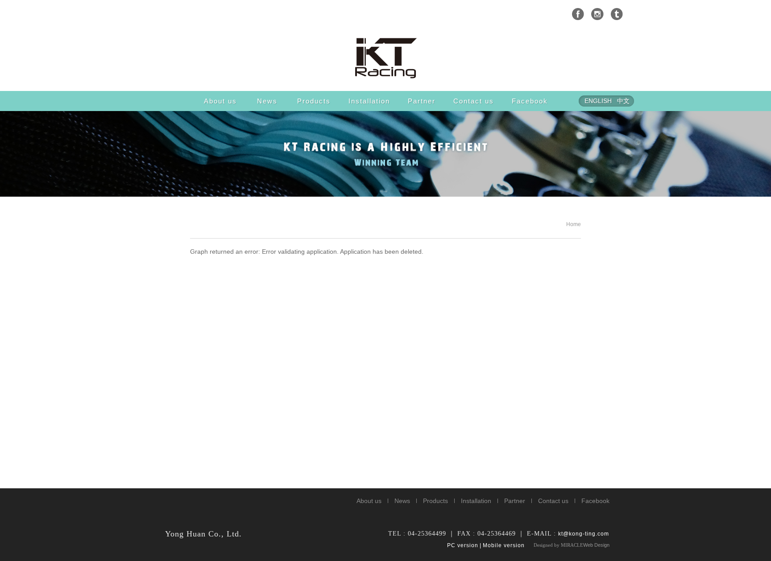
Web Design (596, 545)
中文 (623, 100)
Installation (369, 101)
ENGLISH (598, 100)
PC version (462, 545)
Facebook (530, 101)
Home (573, 224)
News (267, 101)
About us (220, 101)
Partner (421, 101)
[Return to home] (385, 57)
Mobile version (504, 545)
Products (314, 101)
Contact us (473, 101)
